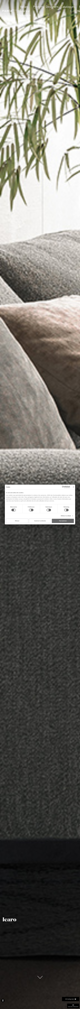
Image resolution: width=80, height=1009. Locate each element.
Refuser (17, 520)
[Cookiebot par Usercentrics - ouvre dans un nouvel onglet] (63, 487)
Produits (38, 6)
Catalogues (68, 6)
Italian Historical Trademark (24, 11)
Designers (52, 6)
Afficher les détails (66, 515)
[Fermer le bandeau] (73, 487)
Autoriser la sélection (40, 520)
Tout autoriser (63, 520)
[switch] (31, 510)
